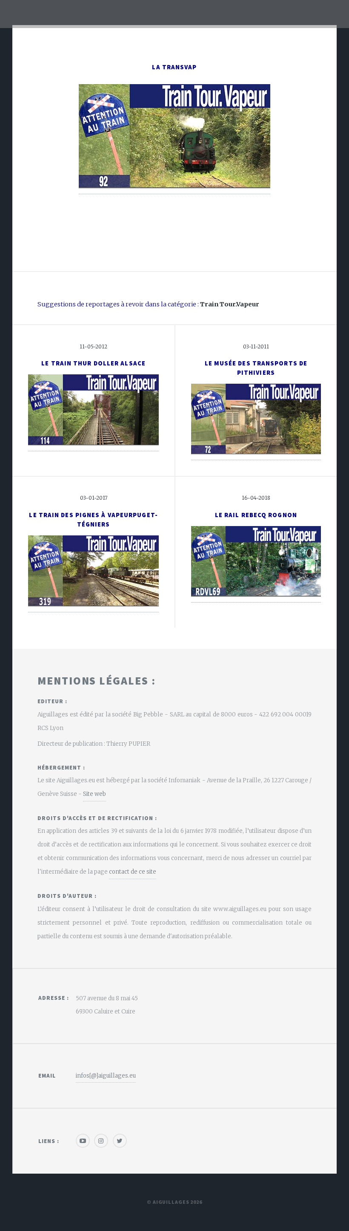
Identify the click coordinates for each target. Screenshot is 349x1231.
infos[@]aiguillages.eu (106, 1075)
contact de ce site (132, 871)
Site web (94, 794)
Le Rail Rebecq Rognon (256, 515)
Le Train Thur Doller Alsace (93, 363)
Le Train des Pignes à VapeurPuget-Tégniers (93, 519)
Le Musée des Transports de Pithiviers (256, 367)
